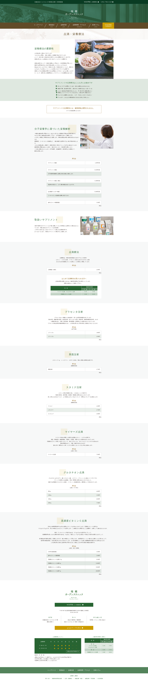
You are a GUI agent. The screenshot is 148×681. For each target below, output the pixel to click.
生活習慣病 (100, 678)
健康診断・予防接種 (90, 678)
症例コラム (95, 25)
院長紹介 (52, 25)
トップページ (38, 25)
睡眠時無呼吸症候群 (57, 678)
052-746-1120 (107, 2)
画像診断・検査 (78, 678)
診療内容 (71, 670)
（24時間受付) (91, 2)
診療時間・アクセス (79, 25)
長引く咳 (47, 678)
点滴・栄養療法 (68, 678)
